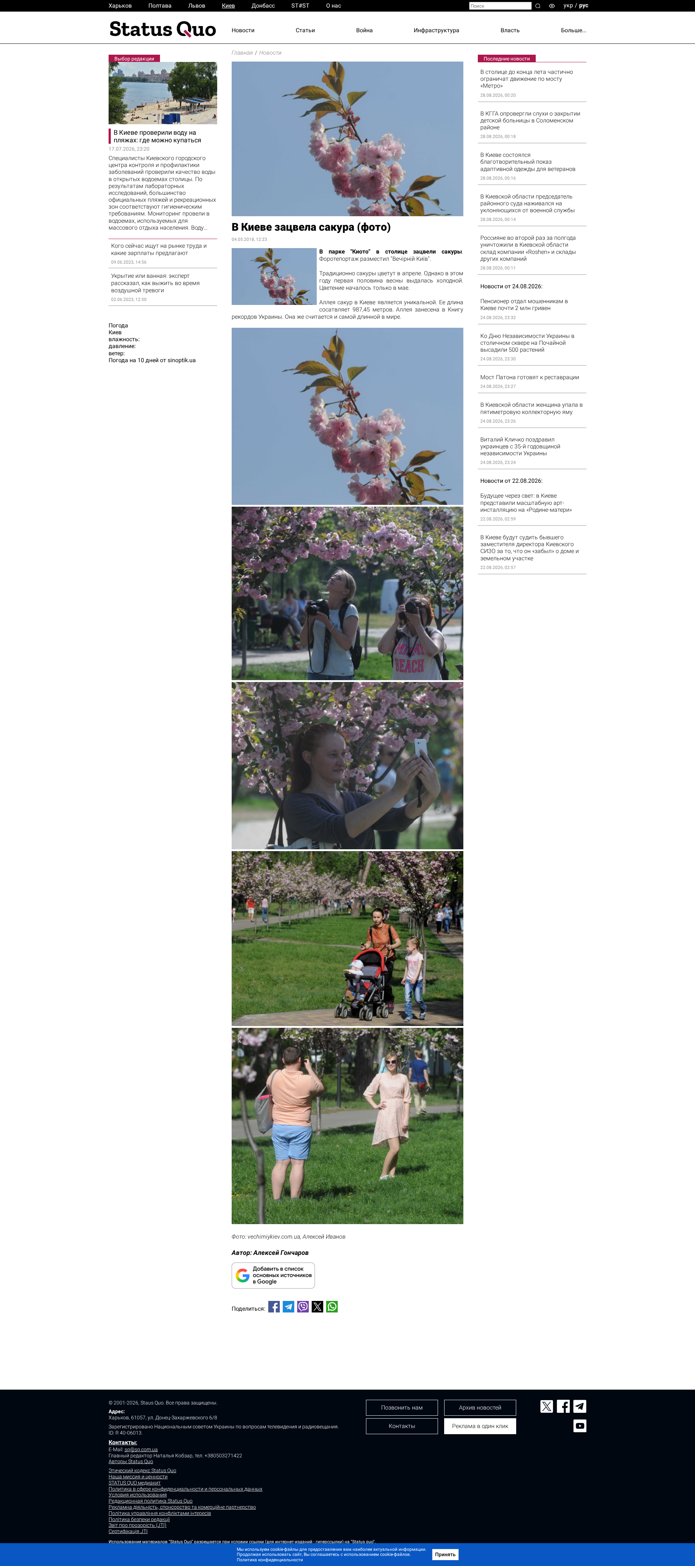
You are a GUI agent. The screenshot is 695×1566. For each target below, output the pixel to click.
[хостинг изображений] (347, 847)
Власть (510, 30)
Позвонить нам (402, 1407)
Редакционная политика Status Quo (151, 1501)
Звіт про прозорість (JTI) (138, 1525)
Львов (196, 5)
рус (583, 5)
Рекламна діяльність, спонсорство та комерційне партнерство (182, 1507)
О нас (333, 5)
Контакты (122, 1442)
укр (568, 5)
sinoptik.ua (182, 360)
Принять (445, 1554)
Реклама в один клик (480, 1426)
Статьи (305, 30)
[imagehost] (347, 1222)
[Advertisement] (347, 1342)
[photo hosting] (347, 678)
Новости (243, 30)
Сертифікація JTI (128, 1531)
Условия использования (138, 1495)
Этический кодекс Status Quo (142, 1470)
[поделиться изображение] (347, 1024)
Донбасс (263, 5)
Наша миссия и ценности (138, 1476)
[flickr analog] (347, 502)
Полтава (160, 5)
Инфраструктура (436, 30)
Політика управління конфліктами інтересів (160, 1513)
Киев (228, 5)
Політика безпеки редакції (139, 1519)
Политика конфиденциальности (270, 1559)
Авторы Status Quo (131, 1461)
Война (364, 30)
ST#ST (300, 5)
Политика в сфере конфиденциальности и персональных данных (185, 1489)
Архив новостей (480, 1407)
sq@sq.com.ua (141, 1449)
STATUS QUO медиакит (135, 1483)
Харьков (120, 5)
